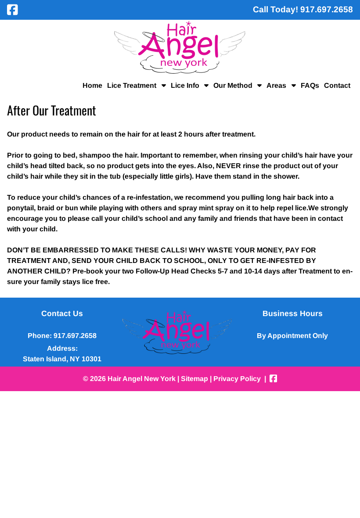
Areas (276, 85)
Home (92, 85)
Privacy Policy (237, 378)
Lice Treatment (131, 85)
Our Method (232, 85)
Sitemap (194, 378)
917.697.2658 (75, 335)
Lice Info (185, 85)
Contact (337, 85)
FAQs (310, 85)
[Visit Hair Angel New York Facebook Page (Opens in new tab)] (12, 10)
